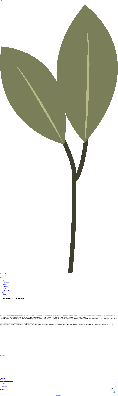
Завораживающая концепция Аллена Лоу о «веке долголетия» (6, 381)
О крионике (3, 292)
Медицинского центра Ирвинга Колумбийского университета (9, 299)
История (4, 280)
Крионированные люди (5, 289)
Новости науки (2, 378)
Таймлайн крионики (5, 293)
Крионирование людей (5, 286)
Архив (117, 382)
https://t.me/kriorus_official (59, 395)
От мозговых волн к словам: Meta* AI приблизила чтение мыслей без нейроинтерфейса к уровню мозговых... (11, 380)
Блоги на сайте (3, 383)
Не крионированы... (5, 291)
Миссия (4, 281)
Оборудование (4, 284)
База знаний (4, 294)
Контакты (3, 295)
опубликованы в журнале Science (38, 299)
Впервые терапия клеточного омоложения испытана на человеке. (7, 379)
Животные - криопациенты (6, 290)
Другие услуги (4, 288)
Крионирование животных (4, 386)
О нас (2, 279)
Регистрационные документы (6, 282)
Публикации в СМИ (2, 355)
